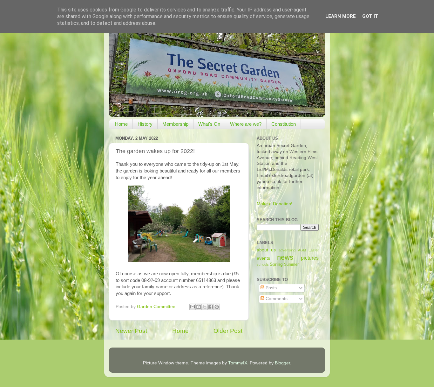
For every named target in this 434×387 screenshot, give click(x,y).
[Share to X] (204, 307)
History (145, 124)
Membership (175, 124)
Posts (270, 287)
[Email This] (192, 307)
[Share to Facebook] (210, 307)
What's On (209, 124)
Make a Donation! (274, 203)
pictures (310, 258)
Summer (291, 264)
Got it (370, 16)
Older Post (228, 330)
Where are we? (245, 124)
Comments (276, 298)
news (285, 257)
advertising (287, 250)
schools (263, 264)
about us (266, 250)
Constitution (283, 124)
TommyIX (237, 363)
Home (121, 124)
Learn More (340, 16)
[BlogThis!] (198, 307)
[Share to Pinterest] (217, 307)
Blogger (282, 363)
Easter (314, 250)
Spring (276, 264)
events (263, 258)
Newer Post (131, 330)
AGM (302, 250)
